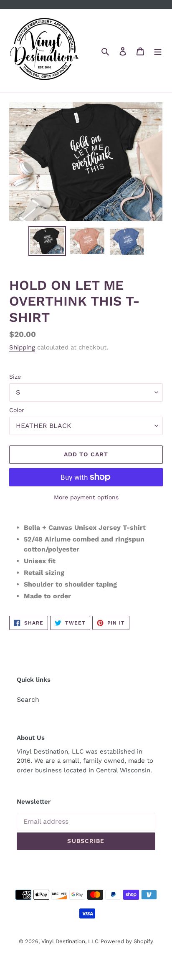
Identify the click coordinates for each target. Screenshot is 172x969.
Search (28, 699)
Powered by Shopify (127, 941)
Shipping (22, 347)
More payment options (86, 497)
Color (16, 410)
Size (15, 376)
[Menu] (158, 51)
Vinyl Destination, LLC (70, 941)
